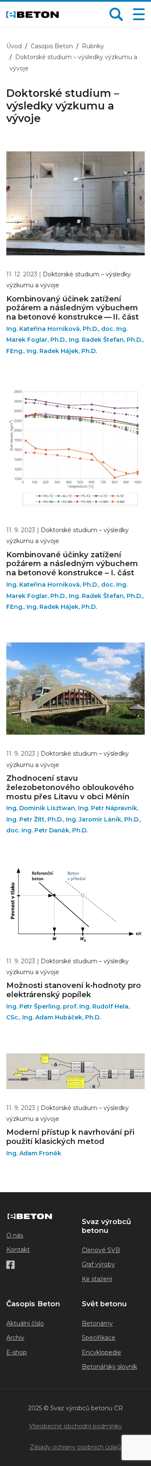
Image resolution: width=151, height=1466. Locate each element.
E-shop (16, 1352)
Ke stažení (97, 1279)
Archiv (15, 1337)
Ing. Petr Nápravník (107, 808)
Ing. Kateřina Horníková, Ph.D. (52, 329)
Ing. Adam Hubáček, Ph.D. (61, 1017)
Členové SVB (101, 1250)
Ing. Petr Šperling (33, 1006)
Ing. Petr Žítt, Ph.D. (34, 819)
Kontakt (18, 1249)
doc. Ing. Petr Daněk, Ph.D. (47, 830)
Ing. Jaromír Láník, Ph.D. (103, 819)
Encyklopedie (101, 1352)
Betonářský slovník (109, 1366)
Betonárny (97, 1323)
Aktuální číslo (25, 1323)
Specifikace (98, 1337)
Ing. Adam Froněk (33, 1153)
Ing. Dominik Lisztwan (40, 808)
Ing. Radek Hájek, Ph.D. (61, 351)
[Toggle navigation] (137, 14)
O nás (14, 1235)
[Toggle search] (116, 14)
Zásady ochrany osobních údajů (75, 1447)
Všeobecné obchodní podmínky (75, 1426)
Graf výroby (98, 1264)
